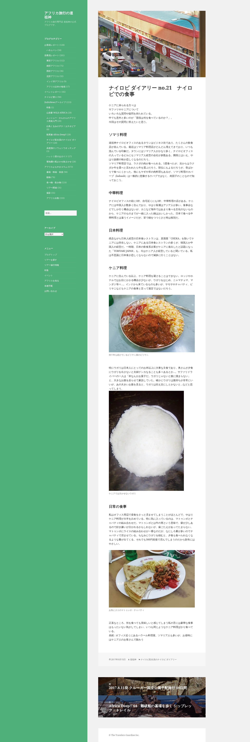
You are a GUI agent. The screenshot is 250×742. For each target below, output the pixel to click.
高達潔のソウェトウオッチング (61, 148)
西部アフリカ (52, 71)
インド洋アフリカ (54, 81)
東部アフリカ (52, 60)
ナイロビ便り (50, 97)
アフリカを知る (51, 280)
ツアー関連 (51, 187)
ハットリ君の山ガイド (56, 156)
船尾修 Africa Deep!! (56, 134)
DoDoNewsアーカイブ (55, 102)
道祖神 (133, 659)
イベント (48, 275)
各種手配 (48, 285)
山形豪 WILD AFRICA (56, 112)
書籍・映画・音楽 (54, 172)
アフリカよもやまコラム (55, 166)
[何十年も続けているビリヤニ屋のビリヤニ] (152, 323)
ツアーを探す (50, 259)
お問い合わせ (50, 291)
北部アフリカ (52, 76)
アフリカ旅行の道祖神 (58, 14)
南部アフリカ (52, 65)
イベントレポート (52, 91)
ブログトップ (50, 254)
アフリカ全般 (52, 198)
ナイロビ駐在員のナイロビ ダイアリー (159, 659)
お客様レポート (51, 44)
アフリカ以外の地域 (55, 86)
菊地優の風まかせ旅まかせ (58, 161)
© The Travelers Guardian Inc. (124, 735)
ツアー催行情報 (51, 265)
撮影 (48, 192)
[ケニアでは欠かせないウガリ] (146, 441)
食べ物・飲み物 (53, 182)
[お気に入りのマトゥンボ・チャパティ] (152, 578)
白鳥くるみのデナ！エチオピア (61, 126)
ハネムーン (51, 50)
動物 (48, 177)
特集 (48, 107)
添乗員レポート (51, 55)
